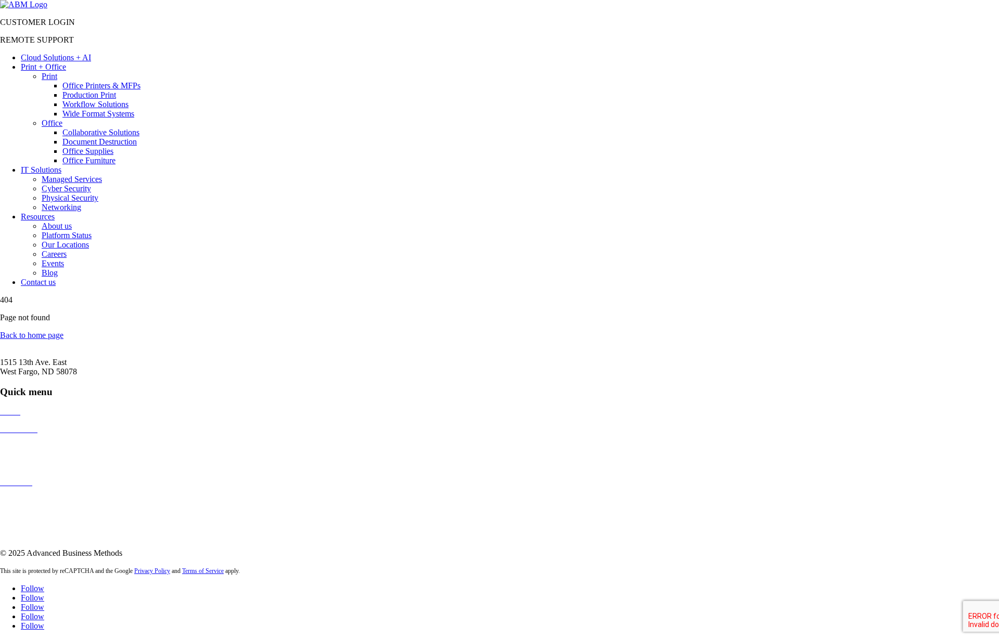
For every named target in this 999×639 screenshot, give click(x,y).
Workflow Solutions (95, 104)
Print (49, 76)
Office (52, 123)
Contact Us (18, 499)
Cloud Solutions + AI (56, 57)
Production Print (89, 94)
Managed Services (72, 179)
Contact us (38, 282)
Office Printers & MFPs (101, 85)
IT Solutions (41, 169)
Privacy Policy (152, 571)
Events (53, 263)
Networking (61, 207)
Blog (50, 272)
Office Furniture (89, 160)
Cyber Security (66, 188)
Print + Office (43, 66)
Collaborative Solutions (100, 132)
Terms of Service (203, 571)
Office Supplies (87, 151)
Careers (54, 254)
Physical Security (70, 197)
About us (57, 225)
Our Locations (65, 244)
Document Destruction (99, 141)
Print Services (22, 446)
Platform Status (67, 235)
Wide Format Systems (98, 113)
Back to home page (31, 335)
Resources (38, 216)
